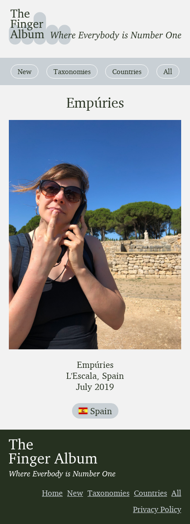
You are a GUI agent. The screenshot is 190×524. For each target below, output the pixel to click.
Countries (126, 71)
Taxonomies (72, 71)
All (167, 71)
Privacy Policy (157, 509)
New (24, 71)
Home (52, 493)
